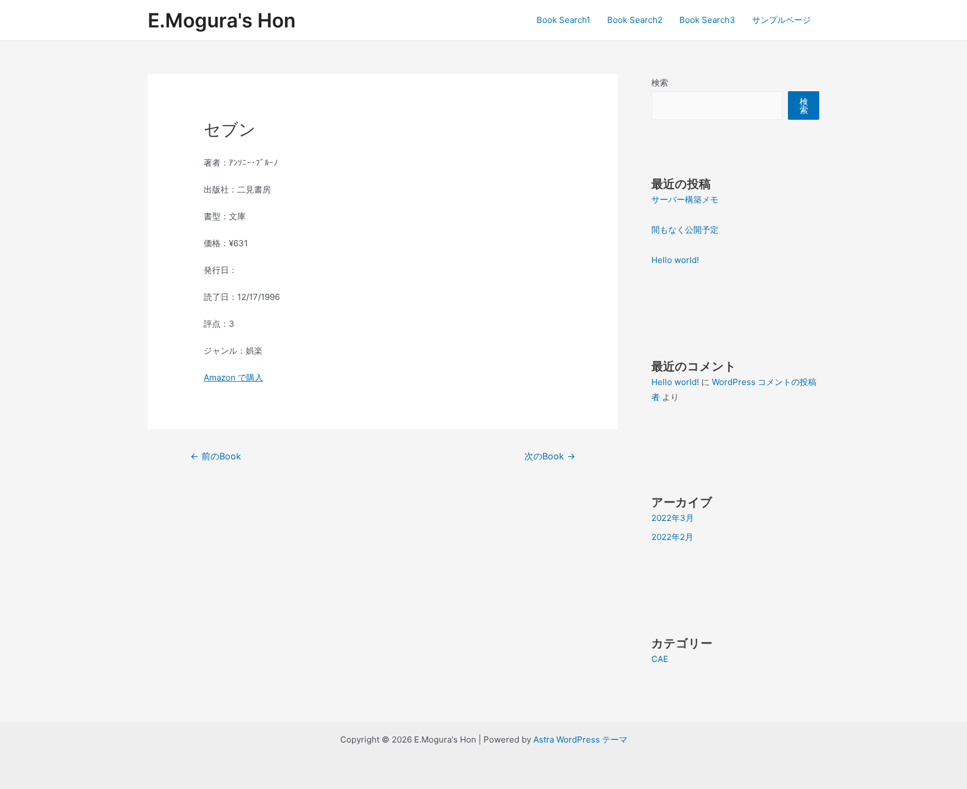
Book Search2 (635, 20)
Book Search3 (707, 20)
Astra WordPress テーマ (580, 739)
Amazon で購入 (233, 377)
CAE (659, 659)
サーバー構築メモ (685, 199)
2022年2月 (672, 537)
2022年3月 (672, 518)
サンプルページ (781, 20)
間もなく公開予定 (685, 229)
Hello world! (675, 260)
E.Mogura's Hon (221, 20)
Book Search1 (563, 20)
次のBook (549, 456)
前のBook (215, 456)
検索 (659, 82)
